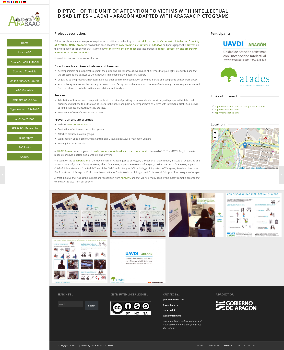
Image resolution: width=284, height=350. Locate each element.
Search (91, 305)
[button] (245, 145)
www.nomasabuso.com (79, 124)
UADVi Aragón (65, 151)
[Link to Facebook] (244, 345)
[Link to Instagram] (249, 345)
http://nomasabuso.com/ (227, 112)
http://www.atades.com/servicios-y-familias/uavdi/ (240, 106)
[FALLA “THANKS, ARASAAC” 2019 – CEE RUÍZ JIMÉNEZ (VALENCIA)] (2, 175)
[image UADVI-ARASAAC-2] (197, 216)
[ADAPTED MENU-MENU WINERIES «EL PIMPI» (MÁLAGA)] (281, 175)
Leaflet (242, 167)
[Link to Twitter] (239, 345)
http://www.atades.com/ (227, 109)
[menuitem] (24, 43)
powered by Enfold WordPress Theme (96, 345)
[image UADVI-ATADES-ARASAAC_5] (139, 262)
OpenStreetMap (258, 167)
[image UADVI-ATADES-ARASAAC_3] (255, 216)
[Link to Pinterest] (254, 345)
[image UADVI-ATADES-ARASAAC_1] (81, 216)
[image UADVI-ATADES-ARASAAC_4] (81, 262)
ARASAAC (126, 177)
